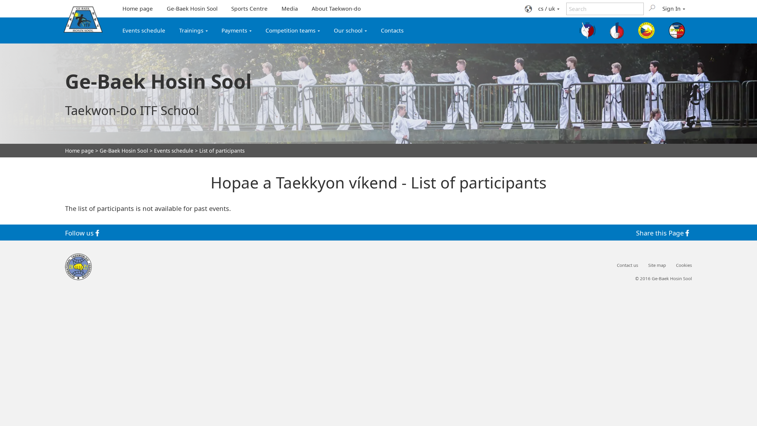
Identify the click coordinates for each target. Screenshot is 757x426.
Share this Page (660, 232)
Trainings (192, 30)
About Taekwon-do (336, 8)
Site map (657, 265)
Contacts (392, 30)
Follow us (80, 232)
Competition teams (291, 30)
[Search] (652, 7)
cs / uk (547, 8)
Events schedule (143, 30)
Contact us (627, 265)
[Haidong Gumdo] (646, 30)
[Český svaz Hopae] (617, 30)
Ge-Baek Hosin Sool (192, 8)
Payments (235, 30)
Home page (137, 8)
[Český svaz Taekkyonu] (587, 30)
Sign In (672, 8)
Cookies (684, 265)
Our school (349, 30)
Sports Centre (249, 8)
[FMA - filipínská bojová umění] (676, 30)
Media (290, 8)
